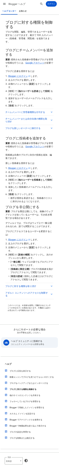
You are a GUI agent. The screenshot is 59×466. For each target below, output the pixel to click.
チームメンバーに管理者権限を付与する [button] (25, 112)
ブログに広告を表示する (20, 371)
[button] (4, 4)
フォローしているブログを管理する (25, 401)
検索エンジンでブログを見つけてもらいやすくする (32, 377)
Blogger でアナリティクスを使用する (26, 419)
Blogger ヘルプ (17, 4)
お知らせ (23, 11)
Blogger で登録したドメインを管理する (27, 407)
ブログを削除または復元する (22, 438)
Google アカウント (34, 63)
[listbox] (14, 460)
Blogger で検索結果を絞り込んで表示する (28, 426)
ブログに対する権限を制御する (23, 389)
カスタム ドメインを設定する (22, 413)
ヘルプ (8, 364)
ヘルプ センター (9, 11)
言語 (9, 457)
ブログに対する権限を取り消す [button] (20, 286)
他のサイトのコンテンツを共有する (25, 395)
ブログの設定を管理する (20, 432)
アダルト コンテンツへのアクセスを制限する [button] (26, 294)
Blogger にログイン (18, 76)
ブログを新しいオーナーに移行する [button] (22, 128)
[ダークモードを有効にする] (26, 460)
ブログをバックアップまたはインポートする (29, 383)
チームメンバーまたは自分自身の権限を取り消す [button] (26, 120)
